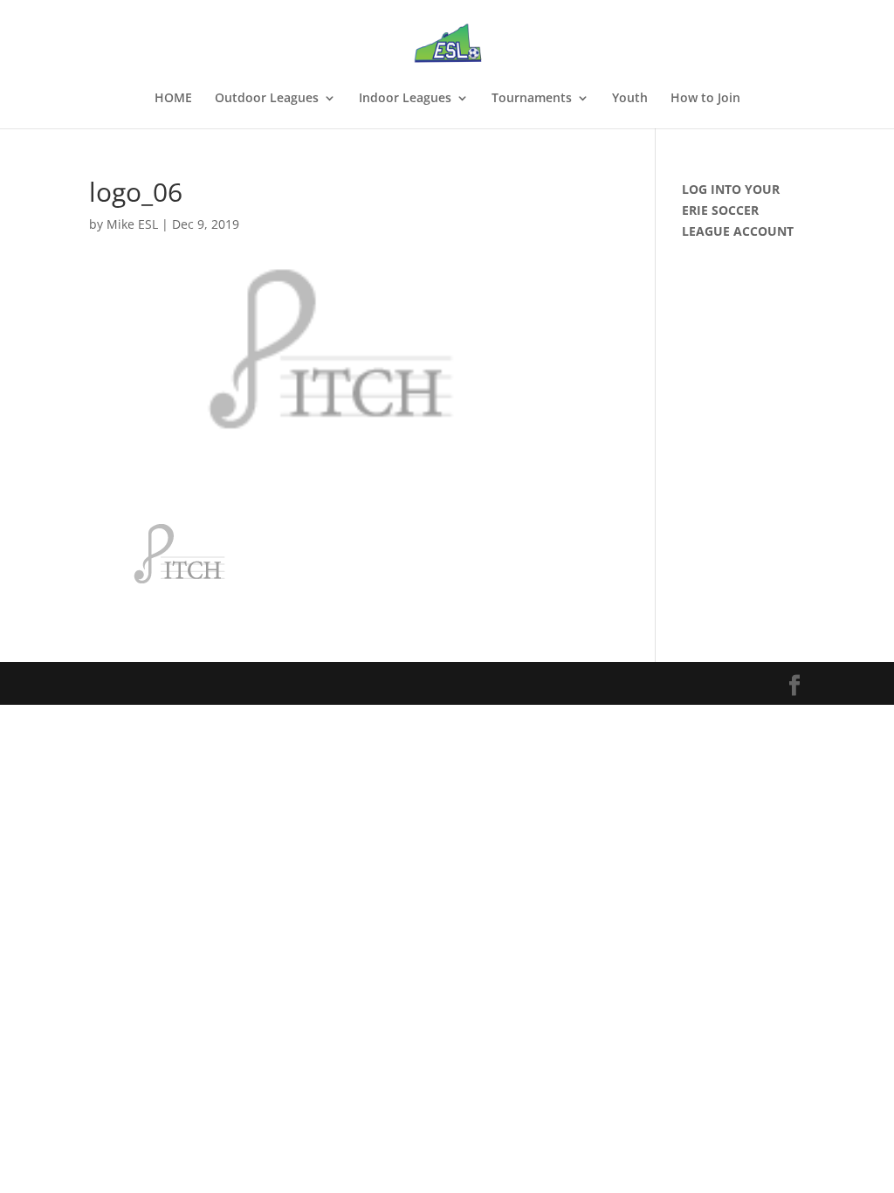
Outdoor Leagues (267, 99)
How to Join (705, 99)
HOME (173, 99)
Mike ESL (132, 224)
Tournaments (532, 99)
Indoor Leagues (405, 99)
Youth (630, 99)
